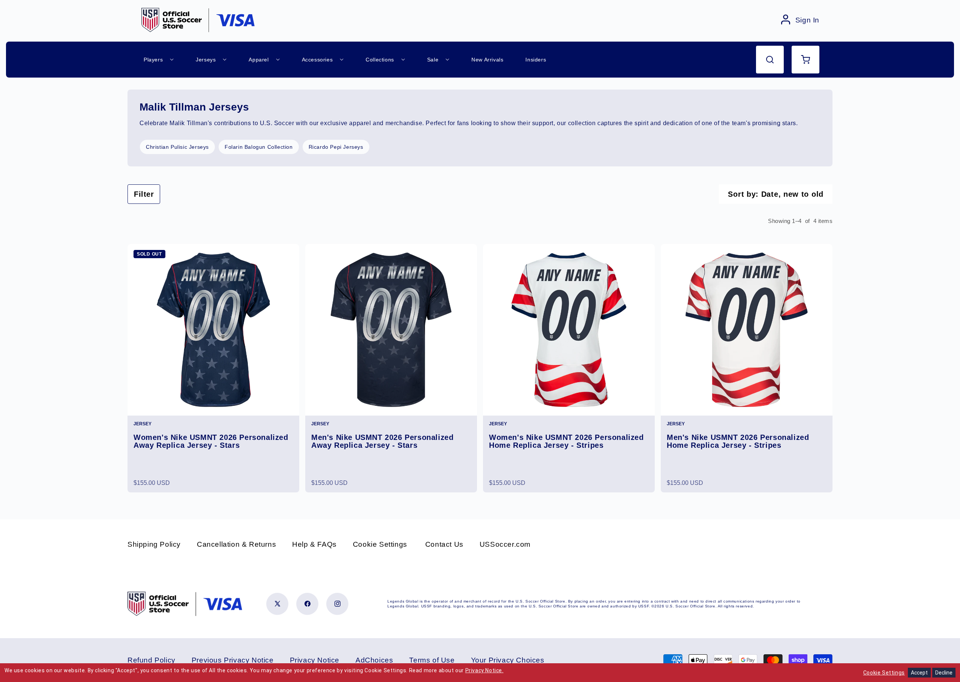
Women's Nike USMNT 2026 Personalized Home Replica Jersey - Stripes (566, 441)
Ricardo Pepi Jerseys (336, 147)
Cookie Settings (380, 544)
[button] (770, 59)
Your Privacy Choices (507, 660)
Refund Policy (152, 660)
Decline (943, 673)
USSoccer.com (505, 544)
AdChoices (374, 660)
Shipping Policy (154, 544)
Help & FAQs (314, 544)
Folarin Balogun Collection (259, 147)
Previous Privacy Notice (233, 660)
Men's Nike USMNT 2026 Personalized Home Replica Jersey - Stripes (738, 441)
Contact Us (444, 544)
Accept (919, 673)
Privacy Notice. (484, 670)
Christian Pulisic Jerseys (177, 147)
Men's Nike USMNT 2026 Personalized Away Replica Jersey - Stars (382, 441)
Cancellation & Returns (236, 544)
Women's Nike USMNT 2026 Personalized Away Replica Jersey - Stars (211, 441)
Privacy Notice (314, 660)
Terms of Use (431, 660)
